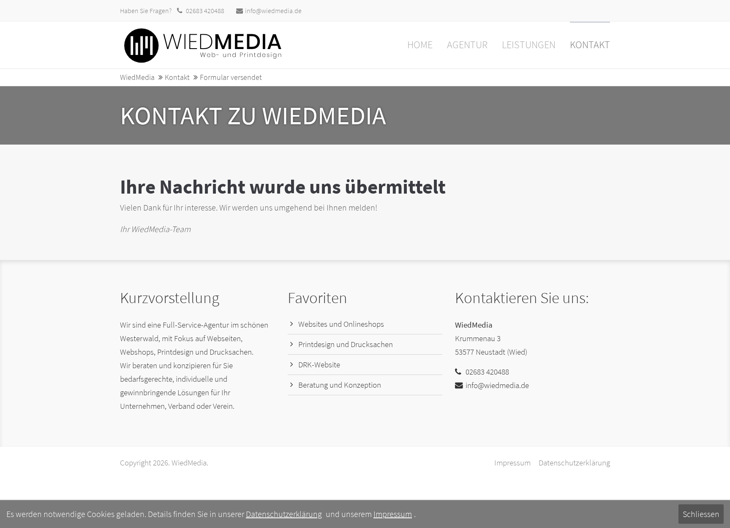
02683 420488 (205, 10)
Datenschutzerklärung (574, 463)
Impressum (512, 463)
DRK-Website (319, 364)
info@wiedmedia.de (273, 10)
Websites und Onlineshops (341, 324)
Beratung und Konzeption (339, 385)
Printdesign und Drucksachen (345, 344)
